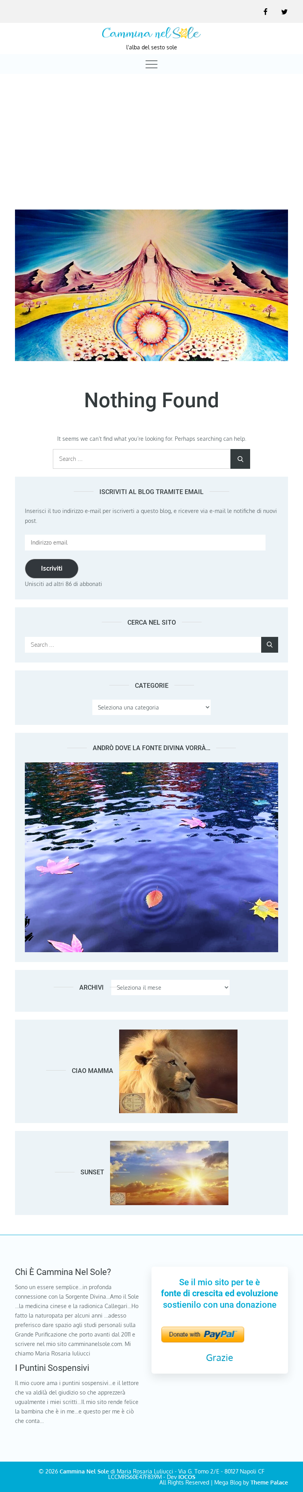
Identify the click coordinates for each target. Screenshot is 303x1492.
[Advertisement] (151, 134)
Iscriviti (51, 568)
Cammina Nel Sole (84, 1471)
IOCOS (186, 1476)
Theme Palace (269, 1482)
